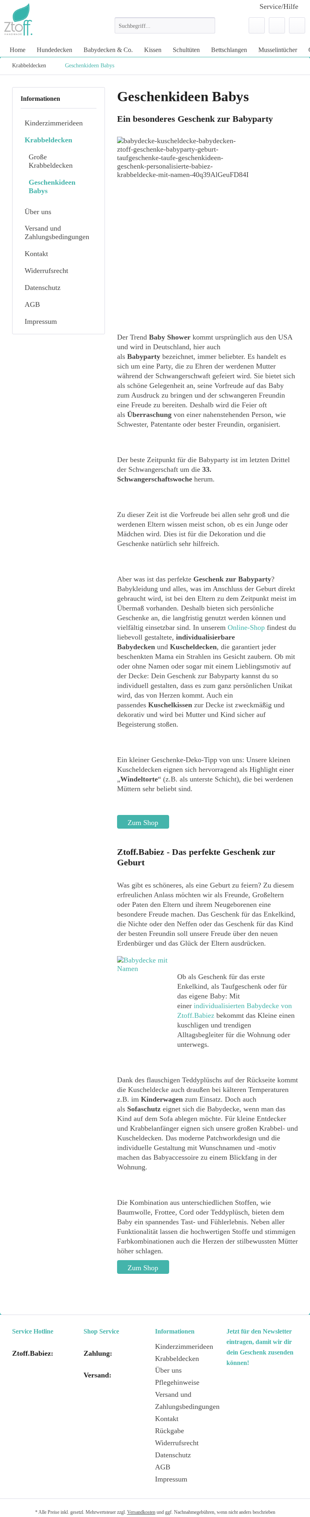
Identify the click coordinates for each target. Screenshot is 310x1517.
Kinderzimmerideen (54, 123)
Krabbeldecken (48, 140)
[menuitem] (165, 28)
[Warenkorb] (297, 25)
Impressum (41, 321)
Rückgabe (169, 1431)
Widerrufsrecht (46, 271)
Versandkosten (141, 1512)
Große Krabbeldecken (51, 161)
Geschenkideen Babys (52, 186)
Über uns (38, 212)
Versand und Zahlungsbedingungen (57, 232)
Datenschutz (43, 287)
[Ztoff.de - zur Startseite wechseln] (18, 19)
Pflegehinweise (177, 1382)
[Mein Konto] (277, 25)
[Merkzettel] (257, 25)
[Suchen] (207, 25)
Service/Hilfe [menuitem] (279, 6)
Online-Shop (246, 627)
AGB (32, 304)
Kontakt (36, 254)
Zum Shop (143, 823)
